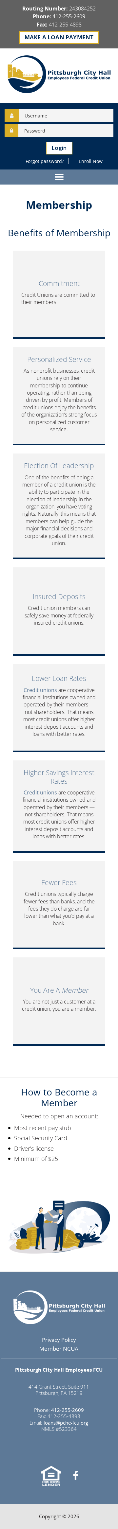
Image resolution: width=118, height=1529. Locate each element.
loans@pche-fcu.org (66, 1422)
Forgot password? (45, 161)
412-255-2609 (68, 16)
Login (59, 147)
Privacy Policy (59, 1339)
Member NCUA (58, 1348)
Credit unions (40, 690)
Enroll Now (91, 161)
